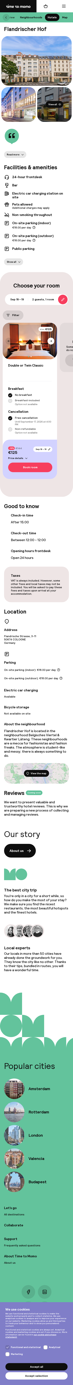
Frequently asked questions (22, 1245)
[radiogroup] (30, 399)
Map (65, 17)
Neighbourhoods (31, 17)
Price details (15, 458)
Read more (13, 154)
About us (17, 850)
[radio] (10, 395)
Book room (30, 467)
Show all (11, 261)
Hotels (52, 17)
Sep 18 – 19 (41, 449)
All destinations (14, 1214)
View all (52, 104)
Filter (15, 315)
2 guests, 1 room (43, 299)
